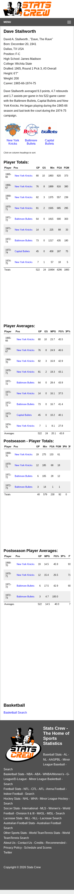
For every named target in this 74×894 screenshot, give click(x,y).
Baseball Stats (52, 754)
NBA (30, 774)
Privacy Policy (13, 847)
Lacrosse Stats (13, 818)
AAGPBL (54, 759)
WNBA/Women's (53, 774)
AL (65, 754)
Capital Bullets (49, 142)
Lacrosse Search (51, 818)
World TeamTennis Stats (44, 832)
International (30, 808)
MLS (43, 808)
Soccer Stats (12, 808)
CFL (34, 788)
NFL (26, 788)
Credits (38, 842)
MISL (50, 813)
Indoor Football (13, 793)
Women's (54, 808)
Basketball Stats (14, 774)
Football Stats (12, 788)
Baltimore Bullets (31, 142)
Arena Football (55, 788)
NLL (35, 818)
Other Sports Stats (15, 832)
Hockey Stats (12, 798)
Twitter (8, 852)
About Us (9, 842)
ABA (37, 774)
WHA (34, 798)
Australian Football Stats (19, 823)
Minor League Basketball (45, 779)
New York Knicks (13, 142)
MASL (41, 813)
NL (45, 759)
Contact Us (25, 842)
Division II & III (25, 813)
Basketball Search (15, 712)
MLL (27, 818)
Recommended (55, 842)
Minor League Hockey (54, 798)
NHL (26, 798)
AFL (41, 788)
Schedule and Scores (38, 847)
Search (8, 769)
